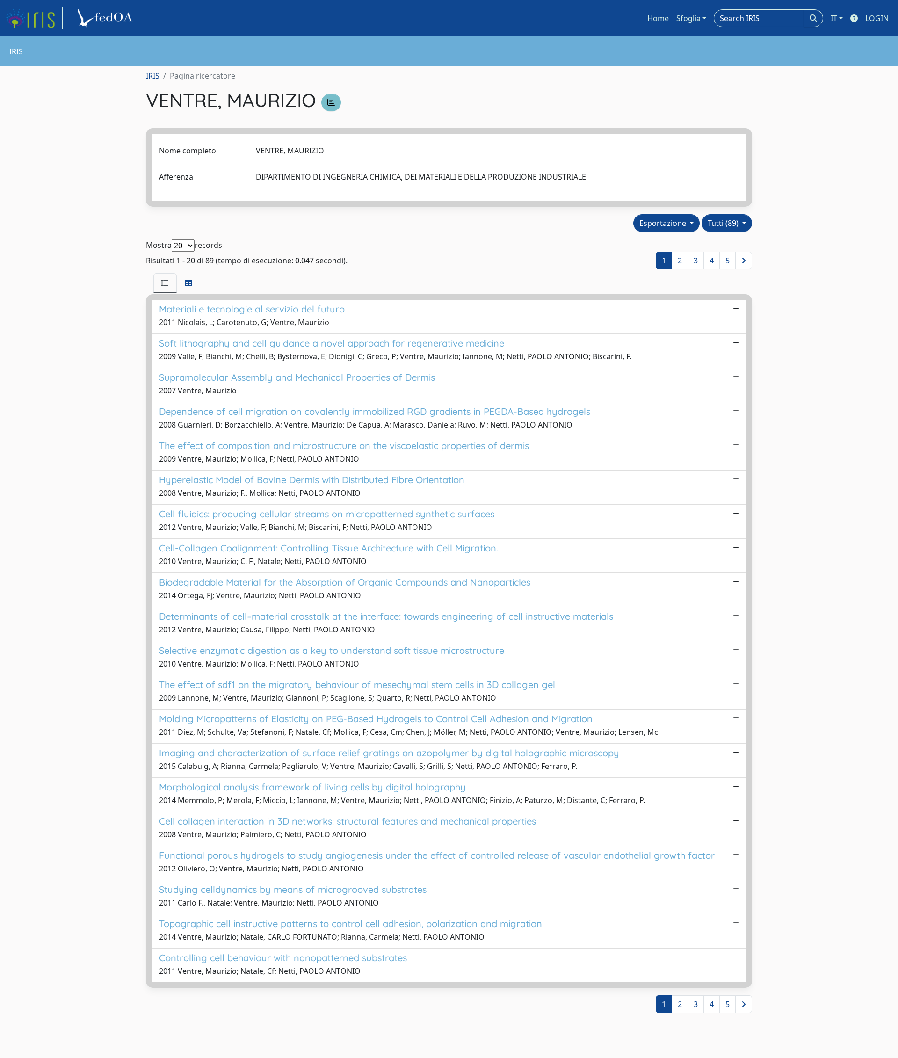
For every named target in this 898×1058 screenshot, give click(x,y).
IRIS (152, 76)
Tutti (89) (724, 223)
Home (658, 18)
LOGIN (877, 18)
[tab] (165, 283)
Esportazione (663, 223)
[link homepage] (34, 18)
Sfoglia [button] (688, 18)
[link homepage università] (106, 18)
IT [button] (834, 18)
